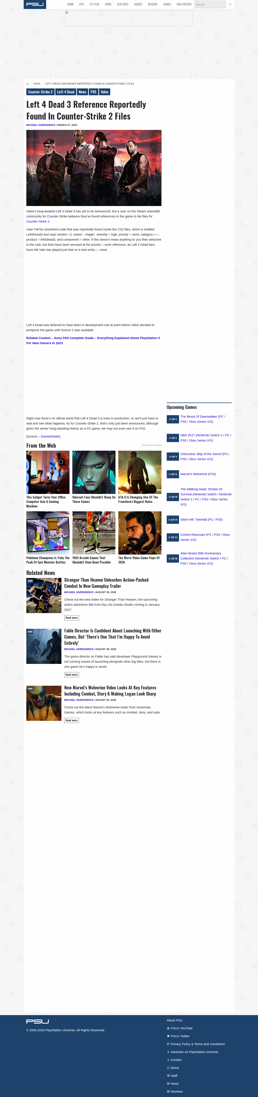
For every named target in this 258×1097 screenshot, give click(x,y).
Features (122, 4)
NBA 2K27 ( (188, 435)
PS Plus (95, 4)
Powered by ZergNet (151, 445)
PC (221, 416)
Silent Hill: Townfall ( (194, 519)
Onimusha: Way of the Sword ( (201, 454)
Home (70, 4)
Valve (104, 91)
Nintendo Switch (205, 494)
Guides (138, 4)
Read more (72, 617)
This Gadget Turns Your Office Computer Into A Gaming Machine (46, 501)
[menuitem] (71, 4)
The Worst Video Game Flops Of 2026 (139, 560)
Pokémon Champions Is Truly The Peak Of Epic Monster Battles (48, 560)
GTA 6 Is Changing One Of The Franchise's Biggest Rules (138, 499)
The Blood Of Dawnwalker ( (199, 416)
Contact (176, 1060)
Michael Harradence (40, 125)
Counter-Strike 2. (38, 221)
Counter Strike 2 (40, 91)
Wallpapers (184, 4)
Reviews (153, 4)
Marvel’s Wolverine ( (194, 474)
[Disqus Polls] (93, 775)
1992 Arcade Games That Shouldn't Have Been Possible (91, 560)
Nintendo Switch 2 (209, 435)
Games (167, 4)
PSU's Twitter (180, 1036)
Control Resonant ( (193, 534)
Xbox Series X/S (200, 421)
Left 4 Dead (65, 91)
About (174, 1068)
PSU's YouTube (181, 1028)
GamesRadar (50, 436)
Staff (173, 1075)
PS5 (81, 4)
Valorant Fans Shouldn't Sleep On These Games (93, 499)
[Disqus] (93, 867)
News (108, 4)
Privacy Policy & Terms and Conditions (197, 1044)
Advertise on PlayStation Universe (194, 1052)
